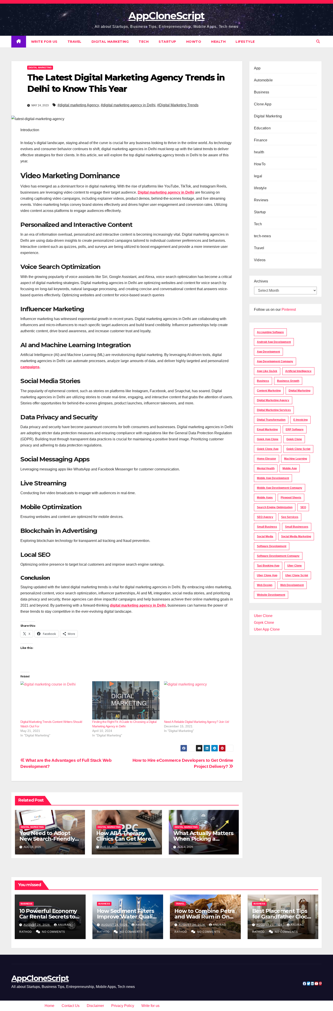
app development (268, 351)
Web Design (264, 585)
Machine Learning (295, 458)
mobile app (289, 468)
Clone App (262, 104)
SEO (303, 507)
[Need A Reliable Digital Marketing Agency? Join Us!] (197, 700)
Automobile (263, 80)
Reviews (261, 200)
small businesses (296, 526)
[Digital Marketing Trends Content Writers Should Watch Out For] (54, 700)
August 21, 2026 (270, 924)
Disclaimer (95, 1006)
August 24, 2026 (37, 924)
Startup (167, 42)
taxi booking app (268, 565)
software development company (278, 556)
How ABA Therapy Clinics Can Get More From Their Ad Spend (124, 839)
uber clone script (296, 575)
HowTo (193, 42)
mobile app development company (279, 487)
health (218, 42)
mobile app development (273, 478)
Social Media (265, 536)
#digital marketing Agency (78, 105)
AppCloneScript (166, 15)
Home (49, 1006)
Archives (261, 281)
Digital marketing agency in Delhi (166, 192)
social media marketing (296, 536)
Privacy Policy (122, 1006)
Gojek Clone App (267, 449)
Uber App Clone (267, 629)
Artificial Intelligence (298, 371)
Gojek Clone (294, 439)
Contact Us (71, 1006)
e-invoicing (300, 419)
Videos (259, 260)
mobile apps (265, 497)
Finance (260, 140)
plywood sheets (291, 497)
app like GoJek (267, 371)
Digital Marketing (110, 42)
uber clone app (267, 575)
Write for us (44, 42)
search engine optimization (274, 507)
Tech (144, 42)
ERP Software (295, 429)
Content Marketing (269, 390)
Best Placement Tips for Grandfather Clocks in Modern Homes (282, 917)
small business (267, 526)
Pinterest (289, 309)
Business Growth (288, 380)
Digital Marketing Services (274, 410)
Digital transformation (271, 419)
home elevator (266, 458)
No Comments (53, 931)
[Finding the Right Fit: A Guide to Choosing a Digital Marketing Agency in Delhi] (125, 700)
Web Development (292, 585)
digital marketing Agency (273, 400)
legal (258, 176)
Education (262, 128)
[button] (318, 41)
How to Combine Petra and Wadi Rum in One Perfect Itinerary (204, 917)
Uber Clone (263, 616)
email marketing (267, 429)
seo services (289, 517)
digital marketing (299, 390)
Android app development (274, 342)
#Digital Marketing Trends (177, 105)
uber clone (294, 565)
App (257, 68)
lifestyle (245, 42)
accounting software (270, 332)
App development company (275, 361)
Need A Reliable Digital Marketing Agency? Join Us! (196, 722)
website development (271, 594)
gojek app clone (267, 439)
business (263, 380)
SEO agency (265, 517)
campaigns (29, 367)
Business (261, 92)
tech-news (262, 236)
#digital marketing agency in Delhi (128, 105)
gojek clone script (298, 449)
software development (271, 546)
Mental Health (266, 468)
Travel (75, 42)
